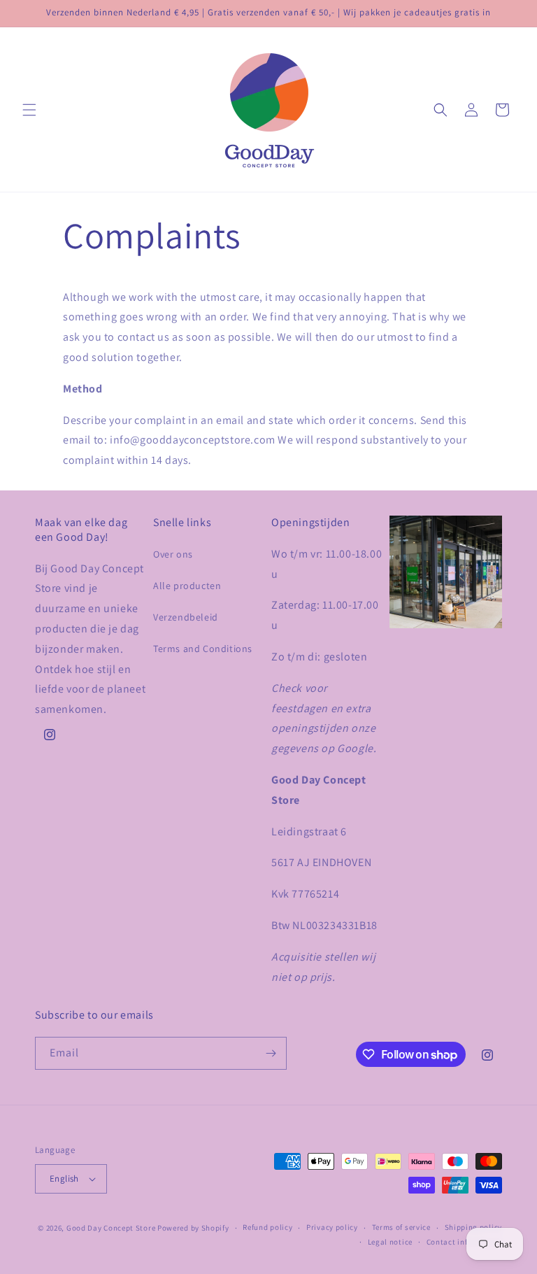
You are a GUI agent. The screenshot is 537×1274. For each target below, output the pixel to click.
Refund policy (267, 1227)
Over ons (173, 554)
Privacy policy (332, 1227)
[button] (29, 109)
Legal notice (390, 1242)
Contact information (464, 1242)
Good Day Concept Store (110, 1228)
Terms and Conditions (202, 648)
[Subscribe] (270, 1053)
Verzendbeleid (185, 617)
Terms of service (401, 1227)
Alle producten (187, 585)
